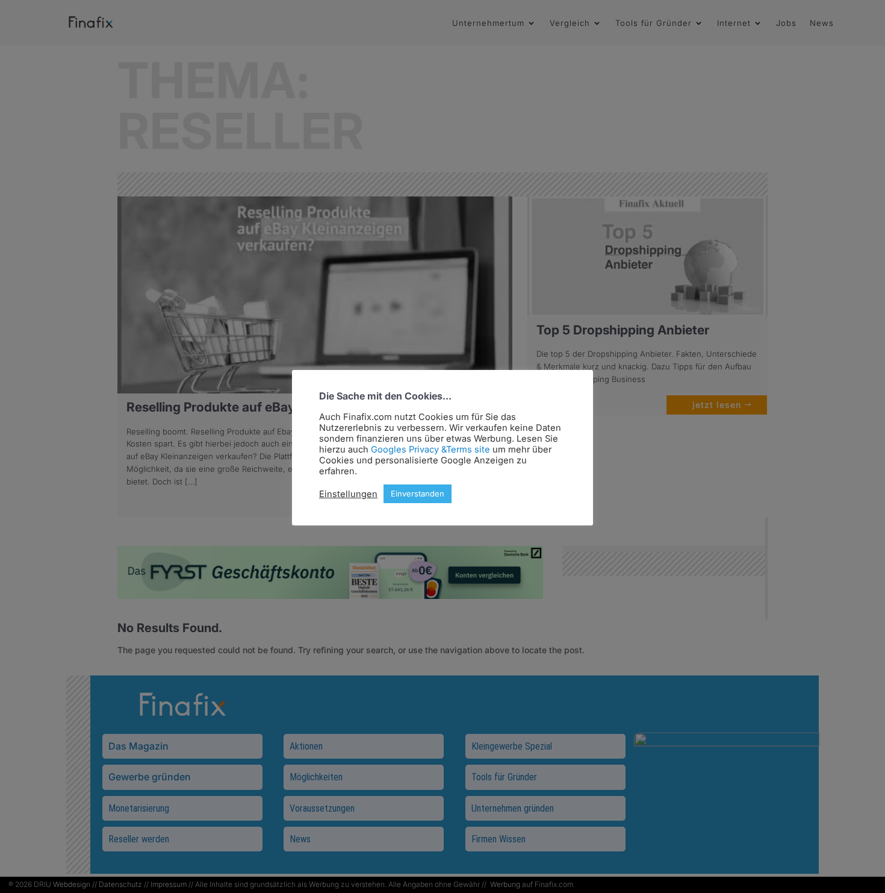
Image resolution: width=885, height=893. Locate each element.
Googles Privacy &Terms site (430, 449)
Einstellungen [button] (348, 494)
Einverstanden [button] (417, 493)
